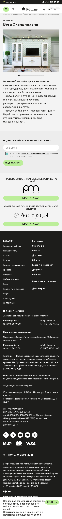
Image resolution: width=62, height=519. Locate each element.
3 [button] (23, 75)
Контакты (37, 241)
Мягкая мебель (10, 251)
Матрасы (7, 275)
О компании (38, 246)
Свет (5, 284)
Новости (36, 274)
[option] (31, 50)
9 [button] (35, 75)
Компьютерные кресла (14, 265)
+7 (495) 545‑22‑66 (49, 348)
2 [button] (20, 75)
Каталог (8, 241)
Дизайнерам (38, 288)
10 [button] (37, 75)
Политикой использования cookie (22, 514)
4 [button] (25, 75)
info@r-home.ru (47, 320)
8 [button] (33, 75)
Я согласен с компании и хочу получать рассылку (34, 154)
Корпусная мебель (12, 246)
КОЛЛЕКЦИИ (9, 303)
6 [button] (29, 75)
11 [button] (39, 75)
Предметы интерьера (13, 289)
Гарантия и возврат (42, 265)
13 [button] (43, 75)
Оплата (36, 250)
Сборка (36, 260)
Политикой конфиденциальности (35, 153)
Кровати (7, 270)
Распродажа (9, 298)
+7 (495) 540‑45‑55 (50, 2)
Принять (52, 502)
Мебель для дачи (11, 279)
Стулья (6, 260)
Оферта (7, 491)
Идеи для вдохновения (44, 281)
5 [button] (27, 75)
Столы (6, 255)
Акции (6, 294)
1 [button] (18, 75)
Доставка (37, 255)
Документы (38, 270)
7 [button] (31, 75)
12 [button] (41, 75)
